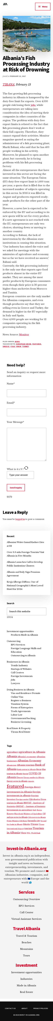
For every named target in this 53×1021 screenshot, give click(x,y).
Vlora (23, 833)
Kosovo (10, 814)
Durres (20, 777)
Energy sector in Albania (17, 781)
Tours (26, 955)
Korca (39, 810)
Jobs (13, 679)
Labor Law (16, 714)
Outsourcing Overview (26, 899)
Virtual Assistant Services (26, 919)
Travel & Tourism (26, 936)
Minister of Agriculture (33, 814)
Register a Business (21, 700)
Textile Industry (19, 665)
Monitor (24, 334)
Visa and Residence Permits (25, 693)
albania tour (11, 765)
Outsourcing (13, 641)
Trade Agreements (21, 711)
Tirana (34, 824)
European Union (23, 344)
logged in (20, 519)
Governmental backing (23, 718)
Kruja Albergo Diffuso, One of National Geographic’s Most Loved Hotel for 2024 (25, 585)
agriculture (12, 752)
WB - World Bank (33, 833)
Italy (12, 346)
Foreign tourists (22, 799)
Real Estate (26, 992)
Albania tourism (26, 765)
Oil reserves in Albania (37, 817)
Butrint (25, 774)
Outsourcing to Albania (23, 655)
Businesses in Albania (18, 661)
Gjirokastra (34, 799)
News (17, 341)
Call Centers (17, 672)
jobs (33, 105)
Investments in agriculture (19, 810)
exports (31, 781)
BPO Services (18, 644)
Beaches (26, 942)
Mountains (26, 949)
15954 (10, 617)
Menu (44, 6)
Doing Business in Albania (20, 689)
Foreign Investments (22, 676)
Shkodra (26, 824)
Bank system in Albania (26, 769)
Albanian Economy (29, 760)
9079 (9, 497)
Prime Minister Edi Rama (17, 821)
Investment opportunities (20, 631)
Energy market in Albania (34, 777)
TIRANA (8, 84)
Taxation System (20, 704)
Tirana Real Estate (20, 732)
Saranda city (34, 821)
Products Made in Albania (24, 635)
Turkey (25, 346)
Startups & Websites (21, 669)
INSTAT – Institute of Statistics (30, 806)
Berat (38, 769)
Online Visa (17, 697)
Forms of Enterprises (22, 707)
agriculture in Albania (31, 751)
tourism (28, 828)
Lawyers (15, 683)
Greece (6, 346)
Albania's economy (27, 757)
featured (36, 344)
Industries (26, 979)
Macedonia (18, 814)
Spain (18, 346)
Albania (12, 756)
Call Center (26, 912)
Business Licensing (21, 722)
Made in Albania (26, 985)
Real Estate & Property (19, 728)
